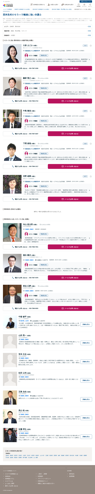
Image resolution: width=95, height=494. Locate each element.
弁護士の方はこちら (86, 1)
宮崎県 (27, 229)
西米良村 (27, 50)
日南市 (20, 455)
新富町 (67, 455)
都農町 (85, 455)
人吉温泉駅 (35, 320)
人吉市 (27, 320)
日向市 (28, 455)
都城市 (27, 433)
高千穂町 (25, 457)
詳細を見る (86, 324)
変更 (89, 26)
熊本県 (22, 320)
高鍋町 (62, 455)
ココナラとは (9, 481)
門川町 (7, 457)
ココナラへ (7, 1)
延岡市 (16, 455)
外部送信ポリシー (43, 481)
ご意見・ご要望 (42, 474)
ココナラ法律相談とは (11, 474)
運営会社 (71, 474)
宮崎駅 (39, 260)
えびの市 (42, 455)
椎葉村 (16, 457)
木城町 (76, 455)
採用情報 (71, 476)
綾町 (59, 455)
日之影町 (30, 457)
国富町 (55, 455)
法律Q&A (7, 476)
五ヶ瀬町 (35, 457)
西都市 (37, 455)
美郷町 (20, 457)
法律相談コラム (9, 478)
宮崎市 (31, 229)
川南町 (81, 455)
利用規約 (40, 476)
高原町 (51, 455)
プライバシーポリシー (44, 478)
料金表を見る (44, 55)
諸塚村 (11, 457)
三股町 (47, 455)
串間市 (33, 455)
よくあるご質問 (9, 483)
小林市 (24, 455)
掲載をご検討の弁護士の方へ (46, 483)
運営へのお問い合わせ (11, 486)
